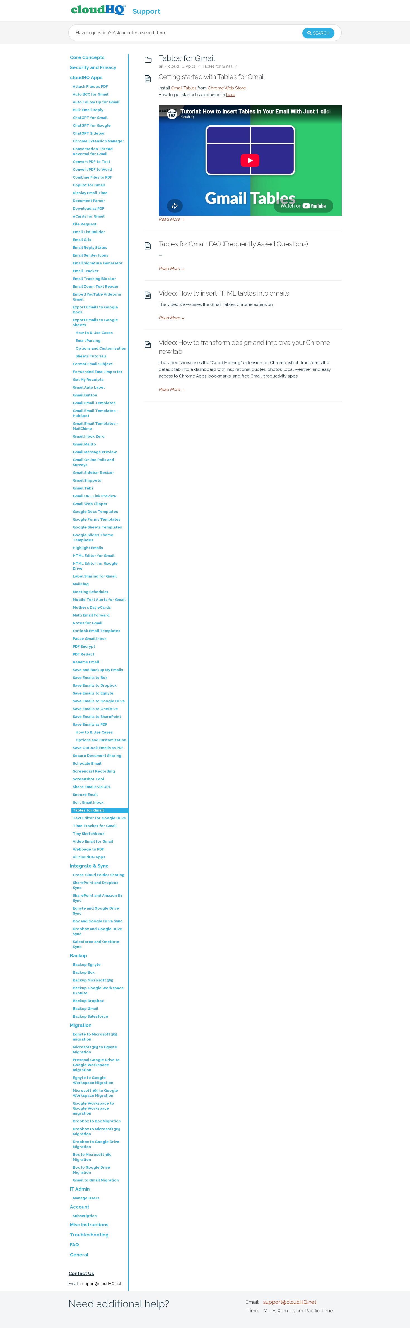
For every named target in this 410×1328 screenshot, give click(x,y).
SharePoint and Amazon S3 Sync (97, 898)
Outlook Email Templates (96, 631)
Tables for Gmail (217, 66)
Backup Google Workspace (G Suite (98, 990)
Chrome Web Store (227, 88)
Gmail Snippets (87, 480)
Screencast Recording (94, 771)
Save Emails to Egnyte (93, 693)
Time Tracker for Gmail (95, 826)
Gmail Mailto (84, 444)
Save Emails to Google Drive (99, 701)
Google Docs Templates (95, 512)
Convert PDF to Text (91, 162)
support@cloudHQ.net (100, 1283)
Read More (172, 219)
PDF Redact (83, 654)
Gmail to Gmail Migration (96, 1180)
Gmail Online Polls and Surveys (93, 462)
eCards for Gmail (88, 216)
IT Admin (80, 1189)
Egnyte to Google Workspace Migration (93, 1080)
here (230, 94)
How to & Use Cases (94, 333)
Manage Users (86, 1198)
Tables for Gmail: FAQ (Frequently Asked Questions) (233, 244)
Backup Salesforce (90, 1016)
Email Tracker (86, 271)
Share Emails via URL (92, 787)
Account (79, 1207)
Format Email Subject (93, 364)
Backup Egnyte (87, 965)
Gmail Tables (183, 88)
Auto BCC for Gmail (90, 94)
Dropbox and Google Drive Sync (97, 931)
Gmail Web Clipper (90, 504)
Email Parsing (88, 340)
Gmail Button (85, 395)
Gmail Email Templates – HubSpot (96, 413)
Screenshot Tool (88, 779)
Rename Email (86, 662)
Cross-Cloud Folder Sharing (98, 875)
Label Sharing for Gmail (95, 576)
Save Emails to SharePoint (97, 717)
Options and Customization (101, 348)
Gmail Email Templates (94, 403)
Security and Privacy (93, 67)
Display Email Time (90, 193)
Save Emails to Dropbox (95, 685)
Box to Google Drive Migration (91, 1170)
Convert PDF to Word (92, 169)
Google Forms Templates (96, 519)
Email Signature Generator (98, 263)
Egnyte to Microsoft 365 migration (95, 1036)
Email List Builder (89, 232)
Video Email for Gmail (93, 841)
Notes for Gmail (87, 623)
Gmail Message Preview (95, 452)
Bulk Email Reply (88, 110)
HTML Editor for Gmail (93, 556)
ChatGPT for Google (92, 125)
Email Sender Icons (90, 255)
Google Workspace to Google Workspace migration (93, 1108)
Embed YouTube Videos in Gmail (97, 296)
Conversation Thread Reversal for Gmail (93, 151)
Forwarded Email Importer (97, 372)
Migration (80, 1025)
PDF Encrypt (84, 646)
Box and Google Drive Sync (97, 921)
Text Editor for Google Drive (99, 818)
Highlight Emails (88, 548)
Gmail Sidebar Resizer (93, 473)
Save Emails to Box (90, 678)
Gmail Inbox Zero (89, 436)
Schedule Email (87, 763)
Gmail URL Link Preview (94, 496)
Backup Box (84, 972)
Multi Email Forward (91, 615)
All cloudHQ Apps (89, 857)
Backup (78, 955)
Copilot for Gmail (89, 185)
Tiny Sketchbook (89, 834)
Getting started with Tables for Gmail (212, 77)
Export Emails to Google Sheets (95, 322)
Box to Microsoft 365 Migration (92, 1157)
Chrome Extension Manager (98, 141)
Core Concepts (87, 57)
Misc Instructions (89, 1224)
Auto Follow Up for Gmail (96, 102)
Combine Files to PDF (92, 177)
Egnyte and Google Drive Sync (96, 910)
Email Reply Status (90, 247)
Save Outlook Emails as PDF (98, 748)
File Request (85, 224)
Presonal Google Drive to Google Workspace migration (96, 1065)
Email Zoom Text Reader (96, 286)
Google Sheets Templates (97, 527)
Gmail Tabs (83, 488)
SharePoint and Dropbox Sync (95, 885)
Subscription (85, 1216)
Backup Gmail (85, 1009)
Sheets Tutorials (91, 356)
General (79, 1255)
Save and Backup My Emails (98, 670)
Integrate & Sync (89, 866)
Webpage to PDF (88, 849)
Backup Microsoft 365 (93, 980)
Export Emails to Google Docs (95, 309)
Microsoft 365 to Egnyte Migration (95, 1049)
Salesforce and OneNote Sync (96, 944)
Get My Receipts (88, 379)
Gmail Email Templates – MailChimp (96, 426)
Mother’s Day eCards (92, 607)
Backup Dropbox (88, 1001)
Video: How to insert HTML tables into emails (224, 293)
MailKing (81, 584)
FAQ (74, 1244)
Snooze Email (85, 795)
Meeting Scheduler (90, 592)
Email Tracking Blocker (94, 279)
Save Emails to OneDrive (95, 709)
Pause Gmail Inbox (90, 639)
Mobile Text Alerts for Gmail (99, 600)
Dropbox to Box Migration (97, 1121)
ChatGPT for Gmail (90, 118)
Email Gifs (82, 240)
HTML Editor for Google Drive (95, 566)
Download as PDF (88, 208)
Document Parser (89, 201)
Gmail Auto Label (89, 387)
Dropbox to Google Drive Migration (96, 1144)
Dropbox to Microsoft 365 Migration (96, 1131)
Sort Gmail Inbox (88, 802)
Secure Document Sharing (97, 756)
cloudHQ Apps (181, 66)
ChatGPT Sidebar (89, 133)
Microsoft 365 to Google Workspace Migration (95, 1093)
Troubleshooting (89, 1234)
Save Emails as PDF (90, 724)
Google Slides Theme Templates (93, 537)
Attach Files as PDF (90, 86)
